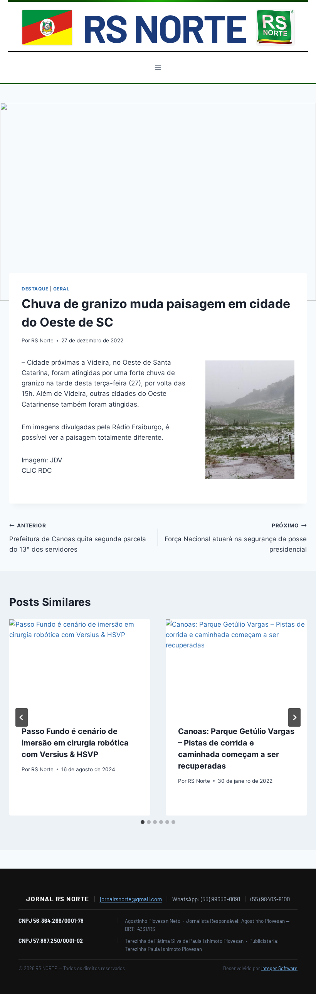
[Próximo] (294, 717)
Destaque (35, 289)
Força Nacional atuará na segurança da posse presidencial (236, 537)
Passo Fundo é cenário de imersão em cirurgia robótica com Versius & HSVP (75, 743)
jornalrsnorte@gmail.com (131, 899)
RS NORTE (164, 27)
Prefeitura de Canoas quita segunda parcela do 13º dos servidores (77, 537)
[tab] (143, 822)
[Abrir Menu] (158, 67)
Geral (61, 289)
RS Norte (42, 340)
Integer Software (279, 968)
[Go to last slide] (21, 717)
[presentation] (79, 666)
